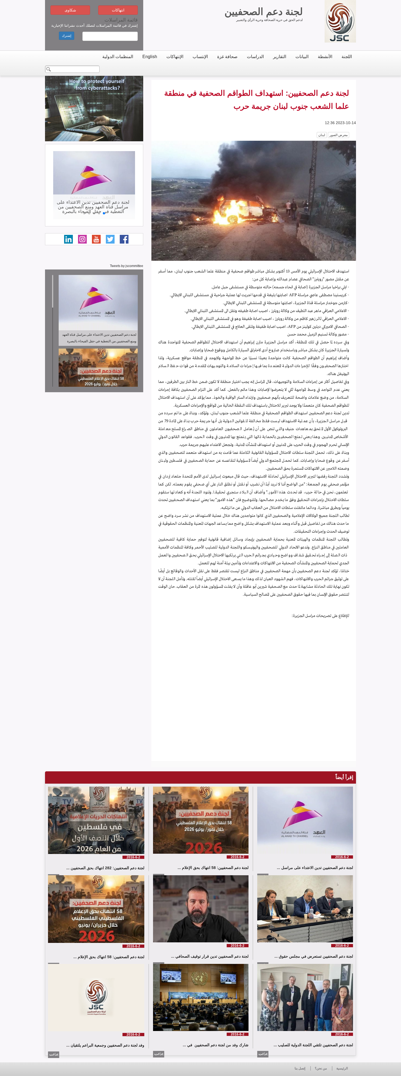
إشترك (66, 36)
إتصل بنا (300, 1068)
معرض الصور (339, 135)
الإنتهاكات (174, 56)
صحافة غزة (227, 56)
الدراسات (255, 56)
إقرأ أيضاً (344, 777)
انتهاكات (118, 10)
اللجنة (347, 56)
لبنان (321, 135)
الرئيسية (342, 1068)
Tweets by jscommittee (126, 266)
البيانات (302, 56)
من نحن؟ (321, 1068)
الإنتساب (200, 56)
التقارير (279, 56)
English (149, 56)
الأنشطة (325, 56)
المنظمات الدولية (117, 56)
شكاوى (70, 10)
